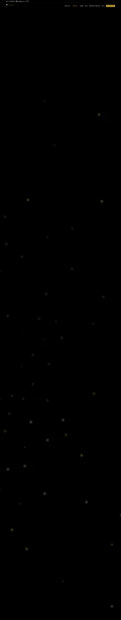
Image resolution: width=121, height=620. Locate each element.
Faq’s (103, 6)
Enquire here (110, 6)
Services (75, 6)
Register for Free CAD (94, 6)
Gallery (81, 6)
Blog (86, 6)
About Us (67, 6)
